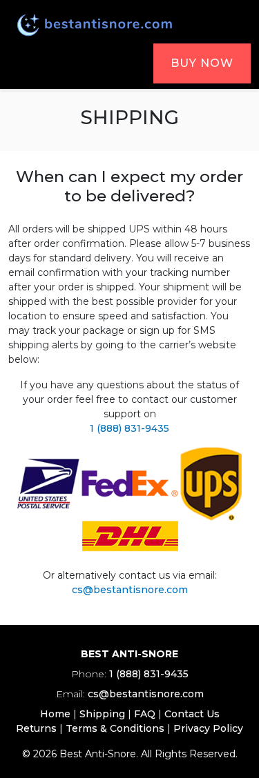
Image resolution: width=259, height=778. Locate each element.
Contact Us (192, 714)
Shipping (102, 714)
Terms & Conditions (115, 728)
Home (55, 714)
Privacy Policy (208, 728)
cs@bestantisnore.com (130, 590)
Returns (36, 728)
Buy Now (202, 63)
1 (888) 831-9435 (129, 428)
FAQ (144, 714)
